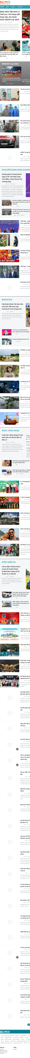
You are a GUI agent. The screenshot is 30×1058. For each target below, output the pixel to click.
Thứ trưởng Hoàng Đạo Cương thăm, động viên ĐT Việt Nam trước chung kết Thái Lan (11, 80)
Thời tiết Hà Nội (23, 1035)
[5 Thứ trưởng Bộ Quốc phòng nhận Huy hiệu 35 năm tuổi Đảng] (9, 502)
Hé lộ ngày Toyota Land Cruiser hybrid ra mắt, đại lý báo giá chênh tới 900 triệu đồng (20, 594)
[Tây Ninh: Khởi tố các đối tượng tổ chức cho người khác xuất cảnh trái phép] (9, 857)
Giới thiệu (2, 1049)
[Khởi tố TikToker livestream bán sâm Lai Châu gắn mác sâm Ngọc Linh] (9, 240)
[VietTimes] (21, 125)
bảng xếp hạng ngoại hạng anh (23, 1041)
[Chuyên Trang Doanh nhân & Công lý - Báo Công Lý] (3, 442)
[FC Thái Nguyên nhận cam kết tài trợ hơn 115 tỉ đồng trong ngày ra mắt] (9, 487)
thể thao (17, 1035)
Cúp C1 (2, 1037)
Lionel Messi (13, 1041)
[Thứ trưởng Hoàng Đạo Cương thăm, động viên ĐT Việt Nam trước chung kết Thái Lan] (11, 72)
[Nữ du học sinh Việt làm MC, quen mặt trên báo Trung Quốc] (7, 332)
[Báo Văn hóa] (3, 83)
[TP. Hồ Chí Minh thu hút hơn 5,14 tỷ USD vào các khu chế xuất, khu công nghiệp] (7, 212)
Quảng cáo (2, 1053)
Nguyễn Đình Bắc (8, 1037)
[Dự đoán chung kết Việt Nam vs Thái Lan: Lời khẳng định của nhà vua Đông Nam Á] (9, 256)
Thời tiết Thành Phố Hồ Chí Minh (7, 1035)
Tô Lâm (2, 1041)
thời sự (22, 1039)
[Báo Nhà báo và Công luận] (22, 401)
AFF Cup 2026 (16, 1037)
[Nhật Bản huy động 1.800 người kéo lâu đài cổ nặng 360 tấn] (9, 937)
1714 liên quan (12, 442)
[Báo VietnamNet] (23, 83)
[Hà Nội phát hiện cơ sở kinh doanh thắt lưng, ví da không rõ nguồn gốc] (9, 713)
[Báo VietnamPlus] (2, 22)
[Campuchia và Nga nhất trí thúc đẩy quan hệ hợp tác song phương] (9, 418)
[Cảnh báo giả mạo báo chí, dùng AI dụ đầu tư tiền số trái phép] (7, 472)
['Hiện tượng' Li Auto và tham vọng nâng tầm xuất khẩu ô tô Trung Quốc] (7, 604)
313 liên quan (11, 576)
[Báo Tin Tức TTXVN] (23, 56)
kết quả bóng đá (16, 1039)
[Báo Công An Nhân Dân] (2, 58)
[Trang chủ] (5, 2)
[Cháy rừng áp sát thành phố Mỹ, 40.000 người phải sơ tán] (9, 518)
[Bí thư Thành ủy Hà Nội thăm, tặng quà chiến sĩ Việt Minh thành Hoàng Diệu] (9, 984)
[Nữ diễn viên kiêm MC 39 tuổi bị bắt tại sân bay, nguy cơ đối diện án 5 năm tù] (9, 371)
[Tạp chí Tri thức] (21, 138)
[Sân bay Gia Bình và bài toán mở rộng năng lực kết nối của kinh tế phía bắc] (7, 203)
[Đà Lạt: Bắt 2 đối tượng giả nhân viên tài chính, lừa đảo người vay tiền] (9, 777)
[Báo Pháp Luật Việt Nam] (21, 967)
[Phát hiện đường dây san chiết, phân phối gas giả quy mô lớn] (9, 650)
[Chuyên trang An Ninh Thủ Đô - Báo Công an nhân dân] (21, 515)
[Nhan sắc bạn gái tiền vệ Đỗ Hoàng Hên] (9, 534)
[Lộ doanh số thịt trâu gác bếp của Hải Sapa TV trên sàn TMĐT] (9, 287)
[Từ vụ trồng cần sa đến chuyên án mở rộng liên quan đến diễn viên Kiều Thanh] (10, 45)
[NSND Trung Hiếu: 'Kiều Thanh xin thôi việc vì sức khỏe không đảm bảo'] (9, 157)
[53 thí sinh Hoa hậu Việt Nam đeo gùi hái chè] (9, 953)
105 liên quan (17, 341)
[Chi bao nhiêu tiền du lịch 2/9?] (7, 341)
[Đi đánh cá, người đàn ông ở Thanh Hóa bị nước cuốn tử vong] (9, 355)
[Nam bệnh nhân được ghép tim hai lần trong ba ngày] (9, 110)
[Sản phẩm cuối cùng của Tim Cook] (9, 905)
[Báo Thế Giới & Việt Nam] (21, 617)
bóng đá (22, 1037)
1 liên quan (11, 311)
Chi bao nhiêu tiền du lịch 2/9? (20, 339)
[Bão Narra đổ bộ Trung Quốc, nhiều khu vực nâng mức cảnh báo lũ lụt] (9, 810)
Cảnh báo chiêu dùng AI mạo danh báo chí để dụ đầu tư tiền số (12, 437)
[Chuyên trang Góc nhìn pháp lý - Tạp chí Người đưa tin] (21, 664)
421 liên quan (10, 22)
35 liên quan (11, 83)
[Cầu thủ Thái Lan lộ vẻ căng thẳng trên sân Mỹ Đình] (9, 744)
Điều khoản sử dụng (3, 1050)
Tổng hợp (15, 1049)
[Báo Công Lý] (21, 91)
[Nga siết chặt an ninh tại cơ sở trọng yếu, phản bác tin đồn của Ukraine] (9, 729)
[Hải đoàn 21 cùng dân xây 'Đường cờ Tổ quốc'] (9, 550)
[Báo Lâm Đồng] (3, 576)
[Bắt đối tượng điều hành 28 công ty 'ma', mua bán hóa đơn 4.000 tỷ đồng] (9, 794)
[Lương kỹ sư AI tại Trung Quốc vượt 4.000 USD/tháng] (9, 387)
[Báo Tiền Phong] (21, 531)
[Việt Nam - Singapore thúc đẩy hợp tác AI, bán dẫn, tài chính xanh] (9, 271)
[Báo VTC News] (22, 107)
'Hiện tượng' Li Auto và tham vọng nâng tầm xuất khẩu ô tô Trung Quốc (20, 603)
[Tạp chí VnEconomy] (21, 225)
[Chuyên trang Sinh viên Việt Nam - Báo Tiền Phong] (21, 999)
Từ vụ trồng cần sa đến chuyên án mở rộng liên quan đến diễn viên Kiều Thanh (9, 54)
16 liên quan (22, 215)
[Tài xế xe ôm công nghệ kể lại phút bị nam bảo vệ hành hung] (9, 94)
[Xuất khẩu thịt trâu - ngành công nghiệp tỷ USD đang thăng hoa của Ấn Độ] (9, 1016)
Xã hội (2, 1039)
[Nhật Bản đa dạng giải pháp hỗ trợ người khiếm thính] (7, 463)
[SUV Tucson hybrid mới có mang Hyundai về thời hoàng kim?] (9, 142)
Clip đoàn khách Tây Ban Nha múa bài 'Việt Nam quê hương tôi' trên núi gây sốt (12, 306)
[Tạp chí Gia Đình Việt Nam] (22, 761)
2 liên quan (21, 473)
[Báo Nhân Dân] (3, 184)
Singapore (7, 1041)
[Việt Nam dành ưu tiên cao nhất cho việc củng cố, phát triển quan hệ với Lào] (9, 874)
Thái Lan (26, 1037)
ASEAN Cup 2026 (8, 1039)
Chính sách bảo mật (3, 1052)
